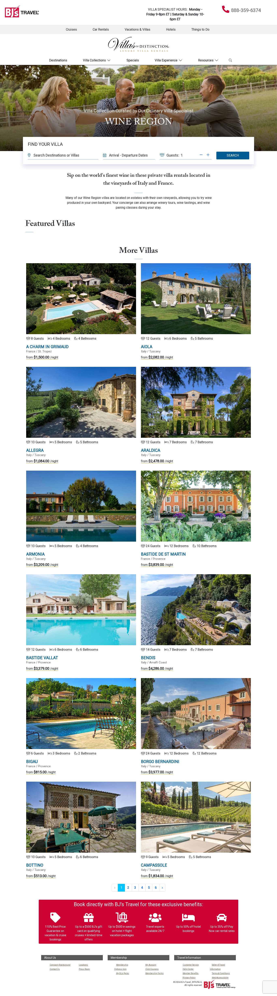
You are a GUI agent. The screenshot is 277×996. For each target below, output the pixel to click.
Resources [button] (206, 60)
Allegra (35, 450)
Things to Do (200, 29)
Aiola (146, 346)
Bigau (32, 761)
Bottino (34, 865)
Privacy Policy (189, 978)
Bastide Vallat (42, 657)
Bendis (148, 657)
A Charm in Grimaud (47, 346)
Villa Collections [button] (94, 60)
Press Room (84, 969)
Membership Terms (154, 973)
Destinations (58, 60)
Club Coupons (152, 969)
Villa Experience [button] (166, 60)
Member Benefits (191, 973)
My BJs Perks (122, 973)
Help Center (188, 969)
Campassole (154, 865)
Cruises (71, 29)
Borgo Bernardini (160, 761)
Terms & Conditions (221, 973)
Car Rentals (101, 29)
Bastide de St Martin (163, 554)
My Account (150, 965)
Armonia (35, 554)
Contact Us (55, 969)
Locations (83, 965)
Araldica (150, 450)
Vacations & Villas (137, 29)
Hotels (171, 29)
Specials (133, 60)
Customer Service (191, 965)
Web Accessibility (220, 978)
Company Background (60, 965)
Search (233, 155)
